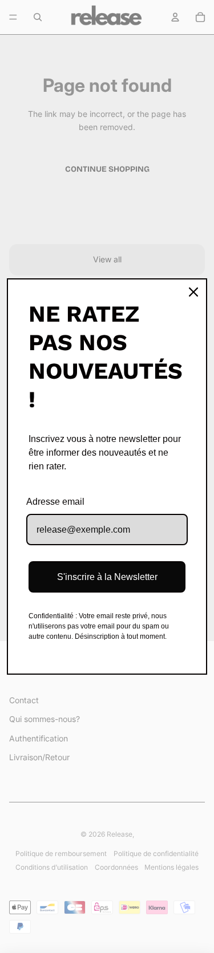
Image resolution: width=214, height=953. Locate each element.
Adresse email (55, 501)
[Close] (193, 292)
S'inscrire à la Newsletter (107, 577)
